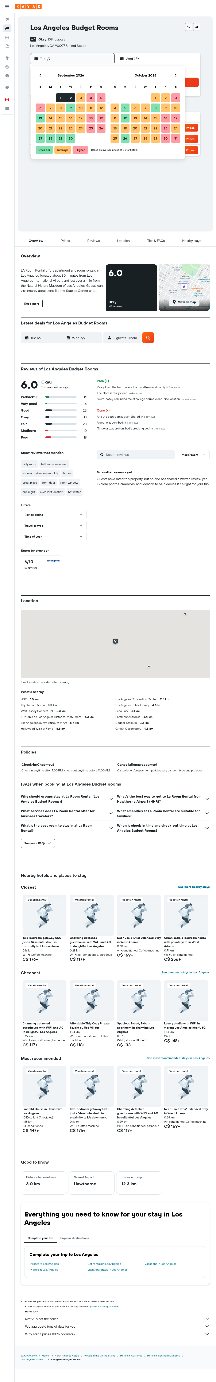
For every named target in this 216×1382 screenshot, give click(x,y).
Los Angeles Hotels (32, 1359)
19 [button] (101, 118)
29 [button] (60, 138)
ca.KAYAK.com (29, 1355)
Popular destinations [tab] (74, 1238)
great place (30, 482)
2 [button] (71, 98)
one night (29, 492)
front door (48, 482)
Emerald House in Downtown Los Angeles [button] (42, 1111)
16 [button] (70, 118)
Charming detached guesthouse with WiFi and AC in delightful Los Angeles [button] (90, 942)
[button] (7, 6)
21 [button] (50, 128)
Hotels (46, 1355)
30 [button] (71, 138)
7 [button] (50, 108)
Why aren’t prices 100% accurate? (50, 1334)
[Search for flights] (7, 19)
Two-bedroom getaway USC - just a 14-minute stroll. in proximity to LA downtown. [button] (43, 942)
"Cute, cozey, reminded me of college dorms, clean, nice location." (146, 399)
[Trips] (7, 87)
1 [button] (60, 98)
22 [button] (60, 128)
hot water (74, 492)
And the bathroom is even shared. (126, 417)
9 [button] (71, 108)
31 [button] (175, 138)
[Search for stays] (7, 28)
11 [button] (91, 108)
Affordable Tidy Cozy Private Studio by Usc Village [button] (89, 1025)
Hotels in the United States (99, 1355)
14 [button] (50, 118)
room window (69, 482)
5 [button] (101, 98)
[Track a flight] (7, 67)
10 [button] (81, 108)
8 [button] (61, 108)
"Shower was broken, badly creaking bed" (131, 428)
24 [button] (81, 128)
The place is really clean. (119, 393)
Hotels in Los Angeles (44, 1270)
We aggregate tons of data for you (50, 1326)
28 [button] (50, 138)
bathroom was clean (54, 464)
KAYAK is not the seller (41, 1319)
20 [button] (40, 128)
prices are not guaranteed (104, 1306)
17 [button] (80, 118)
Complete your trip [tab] (41, 1238)
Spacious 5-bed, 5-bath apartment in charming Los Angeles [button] (135, 1027)
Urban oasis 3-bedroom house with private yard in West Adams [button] (185, 942)
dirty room (29, 464)
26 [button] (101, 128)
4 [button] (91, 98)
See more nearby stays (194, 887)
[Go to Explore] (7, 58)
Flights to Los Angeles (44, 1264)
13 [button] (40, 118)
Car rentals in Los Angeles (104, 1264)
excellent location (51, 492)
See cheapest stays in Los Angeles (186, 972)
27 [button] (40, 138)
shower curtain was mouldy (40, 473)
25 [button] (91, 128)
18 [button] (91, 118)
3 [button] (81, 98)
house (67, 473)
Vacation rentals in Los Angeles (107, 1270)
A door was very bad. (117, 422)
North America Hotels (67, 1355)
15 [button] (60, 118)
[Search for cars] (7, 37)
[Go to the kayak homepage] (28, 6)
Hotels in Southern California (163, 1355)
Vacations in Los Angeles (160, 1264)
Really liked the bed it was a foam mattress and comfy (138, 387)
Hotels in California (131, 1355)
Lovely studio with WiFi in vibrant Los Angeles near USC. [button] (185, 1025)
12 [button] (101, 108)
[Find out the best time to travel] (7, 75)
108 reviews (56, 39)
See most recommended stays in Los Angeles (178, 1058)
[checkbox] (42, 564)
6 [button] (40, 108)
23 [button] (71, 128)
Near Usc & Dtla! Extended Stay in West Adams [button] (139, 940)
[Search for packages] (7, 46)
